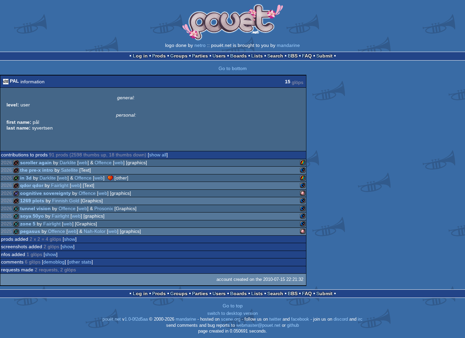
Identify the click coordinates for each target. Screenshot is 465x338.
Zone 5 (27, 223)
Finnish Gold (65, 200)
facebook (300, 319)
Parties (200, 55)
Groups (179, 55)
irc (360, 319)
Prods (159, 55)
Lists (257, 55)
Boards (238, 55)
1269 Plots (32, 200)
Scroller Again (36, 162)
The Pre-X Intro (36, 170)
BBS (293, 55)
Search (275, 55)
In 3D (26, 178)
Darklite (68, 162)
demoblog (54, 262)
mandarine (288, 45)
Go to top (233, 305)
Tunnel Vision (35, 208)
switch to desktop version (232, 313)
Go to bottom (233, 68)
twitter (275, 319)
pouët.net (111, 319)
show (69, 239)
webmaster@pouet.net (258, 325)
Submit (324, 55)
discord (341, 319)
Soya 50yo (32, 216)
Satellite (69, 170)
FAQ (307, 55)
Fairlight (59, 185)
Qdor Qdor (31, 185)
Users (219, 55)
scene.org (230, 319)
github (293, 325)
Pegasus (30, 231)
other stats (80, 262)
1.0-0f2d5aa (136, 319)
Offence (103, 162)
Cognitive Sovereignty (45, 193)
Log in (140, 55)
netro (200, 45)
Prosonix (103, 208)
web (83, 162)
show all (157, 154)
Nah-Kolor (95, 231)
